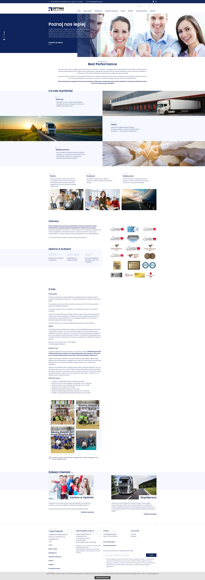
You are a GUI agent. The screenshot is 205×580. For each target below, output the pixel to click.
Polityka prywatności (109, 545)
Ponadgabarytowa (54, 539)
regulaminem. (109, 566)
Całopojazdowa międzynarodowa (58, 534)
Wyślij (151, 555)
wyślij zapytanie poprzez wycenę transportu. (82, 323)
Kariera (123, 11)
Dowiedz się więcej (56, 43)
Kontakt (152, 11)
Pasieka (130, 11)
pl (155, 6)
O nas (79, 11)
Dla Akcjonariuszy (141, 11)
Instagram (133, 536)
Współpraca (99, 11)
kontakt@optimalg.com (96, 1)
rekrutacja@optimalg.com (57, 344)
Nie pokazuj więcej (102, 577)
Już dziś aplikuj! (71, 342)
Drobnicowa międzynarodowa (57, 537)
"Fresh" (50, 541)
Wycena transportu (111, 11)
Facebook (133, 534)
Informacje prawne (109, 542)
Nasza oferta (87, 11)
